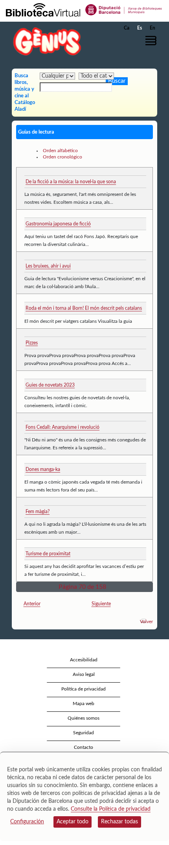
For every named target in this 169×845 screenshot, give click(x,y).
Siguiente (101, 603)
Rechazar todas (119, 822)
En (152, 28)
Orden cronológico (62, 156)
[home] (45, 41)
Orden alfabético (60, 150)
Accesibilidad (83, 659)
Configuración (27, 822)
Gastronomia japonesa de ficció (58, 223)
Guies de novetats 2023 (50, 385)
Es (139, 28)
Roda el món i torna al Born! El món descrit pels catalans (84, 308)
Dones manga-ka (43, 469)
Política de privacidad (83, 689)
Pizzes (32, 343)
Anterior (32, 603)
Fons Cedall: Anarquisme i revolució (62, 427)
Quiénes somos (83, 718)
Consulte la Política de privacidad (111, 809)
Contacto (83, 747)
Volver (146, 621)
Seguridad (83, 732)
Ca (126, 28)
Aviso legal (84, 674)
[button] (152, 40)
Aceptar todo (72, 822)
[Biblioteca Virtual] (43, 9)
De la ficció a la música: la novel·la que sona (71, 181)
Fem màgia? (38, 511)
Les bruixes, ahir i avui (48, 266)
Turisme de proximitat (48, 553)
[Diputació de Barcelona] (123, 9)
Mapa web (83, 703)
